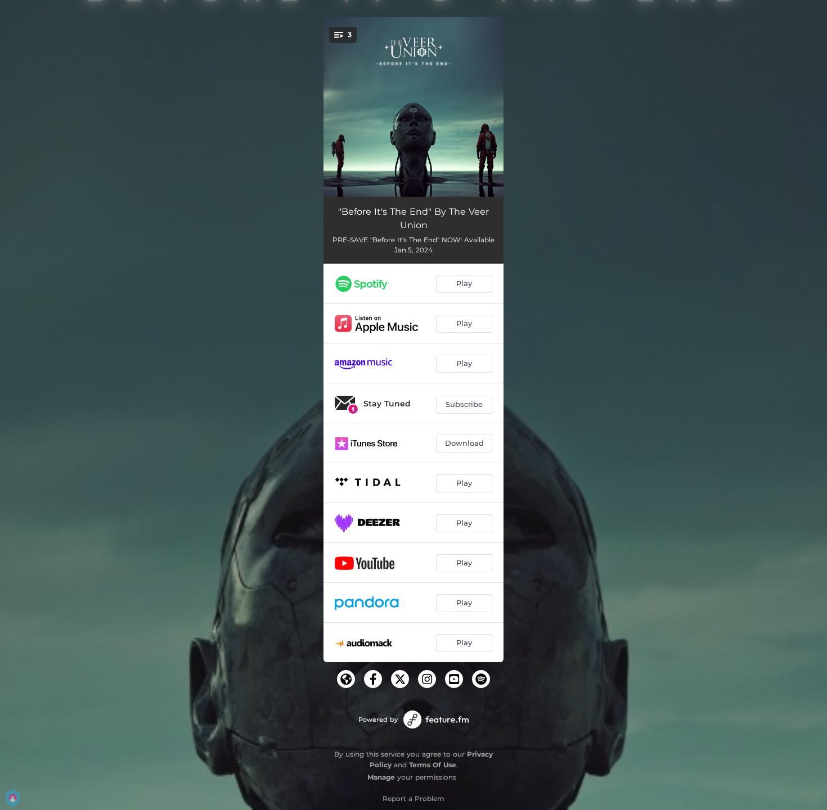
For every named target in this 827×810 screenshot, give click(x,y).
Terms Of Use (432, 765)
